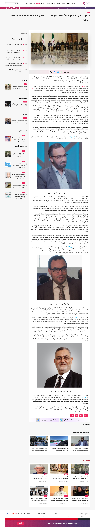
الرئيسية (73, 3)
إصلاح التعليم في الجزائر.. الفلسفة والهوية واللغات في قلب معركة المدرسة (39, 499)
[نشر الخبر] (51, 72)
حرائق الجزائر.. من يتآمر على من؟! (14, 44)
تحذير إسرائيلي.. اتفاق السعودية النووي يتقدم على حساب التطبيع (14, 51)
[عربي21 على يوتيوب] (14, 8)
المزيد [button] (26, 3)
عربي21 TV (55, 515)
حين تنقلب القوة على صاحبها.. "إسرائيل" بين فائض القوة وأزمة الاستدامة (14, 39)
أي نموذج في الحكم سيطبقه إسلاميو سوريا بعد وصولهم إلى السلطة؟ (80, 449)
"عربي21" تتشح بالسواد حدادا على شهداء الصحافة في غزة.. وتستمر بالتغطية (19, 122)
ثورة (81, 415)
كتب (77, 8)
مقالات (48, 3)
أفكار (38, 3)
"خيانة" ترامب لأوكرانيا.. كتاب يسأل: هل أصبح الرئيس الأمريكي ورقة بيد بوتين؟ (18, 196)
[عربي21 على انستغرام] (11, 8)
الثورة (83, 86)
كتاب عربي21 (67, 515)
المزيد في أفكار (86, 460)
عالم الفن (56, 516)
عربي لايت (32, 3)
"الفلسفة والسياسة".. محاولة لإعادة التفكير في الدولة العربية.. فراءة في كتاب (18, 176)
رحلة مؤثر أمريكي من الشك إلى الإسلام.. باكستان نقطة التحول (39, 477)
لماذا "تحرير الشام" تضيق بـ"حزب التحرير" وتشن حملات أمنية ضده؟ (39, 449)
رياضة (58, 3)
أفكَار (82, 8)
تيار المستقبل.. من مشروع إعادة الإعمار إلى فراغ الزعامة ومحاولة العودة (19, 165)
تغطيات (53, 3)
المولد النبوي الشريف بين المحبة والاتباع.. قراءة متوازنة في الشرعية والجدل (80, 477)
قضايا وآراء (68, 516)
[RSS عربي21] (6, 8)
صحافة (42, 3)
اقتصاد (63, 3)
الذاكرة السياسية (70, 8)
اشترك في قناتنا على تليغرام (72, 420)
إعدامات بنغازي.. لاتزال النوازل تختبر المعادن (14, 70)
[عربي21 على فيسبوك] (19, 8)
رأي (77, 415)
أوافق (20, 523)
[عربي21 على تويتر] (16, 8)
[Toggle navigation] (17, 3)
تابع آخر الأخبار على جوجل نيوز (50, 420)
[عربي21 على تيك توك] (9, 8)
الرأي (33, 88)
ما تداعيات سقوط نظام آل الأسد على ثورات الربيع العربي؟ (60, 449)
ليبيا (44, 516)
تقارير (54, 8)
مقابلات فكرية (61, 8)
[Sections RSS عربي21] (24, 513)
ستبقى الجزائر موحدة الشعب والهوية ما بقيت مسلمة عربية (18, 186)
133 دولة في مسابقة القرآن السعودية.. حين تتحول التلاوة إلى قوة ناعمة (60, 477)
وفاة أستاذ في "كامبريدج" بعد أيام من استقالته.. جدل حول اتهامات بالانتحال (80, 499)
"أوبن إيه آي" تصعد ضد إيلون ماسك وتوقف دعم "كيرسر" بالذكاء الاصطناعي (14, 64)
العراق (44, 515)
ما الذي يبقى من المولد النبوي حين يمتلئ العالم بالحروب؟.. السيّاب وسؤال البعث (14, 58)
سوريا (73, 106)
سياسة (68, 3)
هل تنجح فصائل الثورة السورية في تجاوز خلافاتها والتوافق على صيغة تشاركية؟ (19, 88)
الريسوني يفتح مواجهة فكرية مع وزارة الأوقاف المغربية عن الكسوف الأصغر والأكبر (59, 499)
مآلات (72, 415)
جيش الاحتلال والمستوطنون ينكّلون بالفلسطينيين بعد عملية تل (19, 105)
